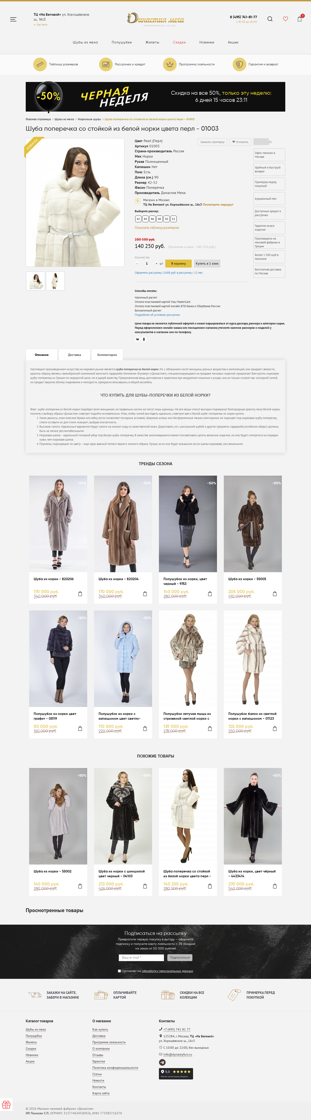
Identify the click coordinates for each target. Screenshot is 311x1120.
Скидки (179, 42)
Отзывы (97, 1055)
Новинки (206, 42)
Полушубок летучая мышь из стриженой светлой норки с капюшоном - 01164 (187, 716)
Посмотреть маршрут (218, 204)
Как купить (100, 1029)
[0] (299, 19)
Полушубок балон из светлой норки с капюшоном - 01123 (252, 716)
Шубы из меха (85, 42)
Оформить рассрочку (169, 273)
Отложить (241, 142)
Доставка (98, 1036)
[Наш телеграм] (162, 1062)
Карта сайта (101, 1093)
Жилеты (152, 42)
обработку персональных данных (167, 971)
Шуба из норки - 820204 (119, 579)
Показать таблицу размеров (157, 227)
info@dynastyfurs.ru (177, 1054)
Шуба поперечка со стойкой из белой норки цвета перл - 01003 (187, 874)
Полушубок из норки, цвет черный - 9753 (185, 581)
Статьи (97, 1074)
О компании (101, 1048)
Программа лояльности (109, 1042)
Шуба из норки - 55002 (52, 871)
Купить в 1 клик (207, 263)
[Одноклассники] (144, 339)
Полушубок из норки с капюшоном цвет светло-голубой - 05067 (120, 716)
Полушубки (122, 42)
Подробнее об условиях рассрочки (157, 315)
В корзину (178, 263)
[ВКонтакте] (137, 339)
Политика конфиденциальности (115, 1068)
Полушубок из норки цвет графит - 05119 (55, 716)
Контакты (99, 1087)
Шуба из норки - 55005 (247, 579)
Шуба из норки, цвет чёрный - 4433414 (252, 874)
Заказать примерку (212, 142)
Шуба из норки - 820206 (54, 579)
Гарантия (98, 1061)
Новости (98, 1080)
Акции (233, 42)
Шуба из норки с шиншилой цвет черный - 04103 (122, 874)
